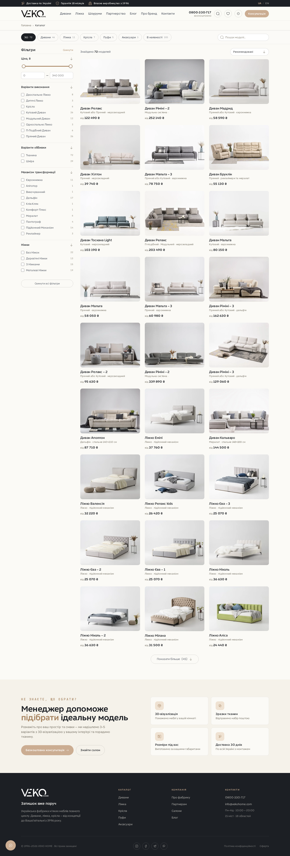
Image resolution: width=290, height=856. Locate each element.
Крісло (49, 106)
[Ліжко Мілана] (175, 617)
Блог (133, 13)
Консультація (257, 13)
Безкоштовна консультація (45, 750)
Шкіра (49, 161)
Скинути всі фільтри (47, 283)
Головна (26, 25)
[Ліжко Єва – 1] (175, 550)
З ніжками (49, 264)
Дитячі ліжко (49, 100)
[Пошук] (218, 13)
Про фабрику (181, 797)
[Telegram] (154, 846)
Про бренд (149, 13)
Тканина (49, 155)
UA (259, 3)
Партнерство (115, 13)
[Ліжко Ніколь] (239, 550)
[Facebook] (145, 846)
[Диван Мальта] (239, 221)
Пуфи (108, 37)
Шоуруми (95, 13)
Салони (177, 811)
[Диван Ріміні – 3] (239, 287)
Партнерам (179, 804)
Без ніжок (49, 252)
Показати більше (172, 659)
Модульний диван (49, 118)
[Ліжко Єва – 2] (110, 550)
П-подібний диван (49, 130)
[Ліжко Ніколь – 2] (110, 617)
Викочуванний (49, 191)
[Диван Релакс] (110, 89)
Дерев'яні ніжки (49, 258)
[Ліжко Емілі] (175, 419)
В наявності (157, 37)
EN (267, 3)
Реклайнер (49, 233)
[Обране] (228, 13)
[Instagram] (136, 846)
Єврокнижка (49, 179)
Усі (28, 37)
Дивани (65, 13)
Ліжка (79, 13)
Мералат (49, 215)
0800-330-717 (200, 14)
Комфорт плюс (49, 209)
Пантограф (49, 221)
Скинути (68, 50)
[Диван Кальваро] (239, 419)
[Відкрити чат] (11, 845)
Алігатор (49, 185)
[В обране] (134, 64)
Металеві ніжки (49, 270)
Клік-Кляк (49, 203)
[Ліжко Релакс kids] (175, 485)
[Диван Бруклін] (239, 155)
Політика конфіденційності (240, 846)
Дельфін (49, 197)
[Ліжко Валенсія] (110, 485)
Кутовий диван (49, 112)
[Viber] (163, 846)
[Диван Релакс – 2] (110, 353)
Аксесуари (130, 37)
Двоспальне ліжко (49, 94)
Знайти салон (90, 750)
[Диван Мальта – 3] (175, 155)
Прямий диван (49, 136)
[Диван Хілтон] (110, 155)
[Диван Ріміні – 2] (175, 89)
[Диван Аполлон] (110, 419)
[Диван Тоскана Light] (110, 221)
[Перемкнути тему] (238, 13)
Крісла (89, 37)
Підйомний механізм (49, 227)
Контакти (168, 13)
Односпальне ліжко (49, 124)
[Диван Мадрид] (239, 89)
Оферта (264, 846)
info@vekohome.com (238, 804)
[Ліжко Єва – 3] (239, 485)
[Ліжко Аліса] (239, 617)
